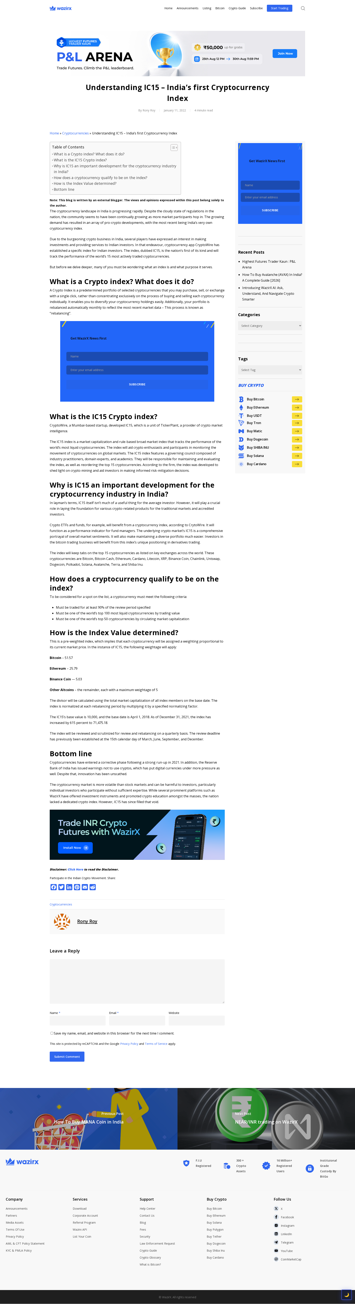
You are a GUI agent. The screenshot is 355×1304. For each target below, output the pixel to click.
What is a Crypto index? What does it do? (89, 153)
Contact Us (147, 1215)
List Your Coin (82, 1236)
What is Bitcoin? (150, 1264)
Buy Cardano (215, 1257)
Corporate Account (85, 1215)
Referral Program (84, 1222)
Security (145, 1236)
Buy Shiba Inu (216, 1250)
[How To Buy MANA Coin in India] (89, 1119)
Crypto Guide (148, 1250)
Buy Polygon (215, 1229)
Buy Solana (214, 1222)
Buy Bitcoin (214, 1208)
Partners (11, 1215)
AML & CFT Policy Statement (25, 1243)
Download (79, 1208)
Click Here (75, 869)
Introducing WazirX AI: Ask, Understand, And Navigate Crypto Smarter (268, 294)
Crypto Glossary (150, 1257)
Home (54, 133)
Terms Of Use (15, 1229)
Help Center (147, 1208)
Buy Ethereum (216, 1215)
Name (55, 1013)
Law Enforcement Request (157, 1243)
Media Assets (15, 1222)
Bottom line (64, 189)
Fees (143, 1229)
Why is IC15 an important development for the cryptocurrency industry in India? (115, 168)
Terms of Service (156, 1044)
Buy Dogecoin (216, 1243)
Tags (243, 359)
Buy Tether (214, 1236)
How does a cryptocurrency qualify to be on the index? (100, 177)
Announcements (17, 1208)
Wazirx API (80, 1229)
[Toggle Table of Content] (172, 147)
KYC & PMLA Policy (19, 1250)
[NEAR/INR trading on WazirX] (266, 1119)
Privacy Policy (129, 1044)
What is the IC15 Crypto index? (80, 159)
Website (174, 1013)
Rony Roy (149, 110)
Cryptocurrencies (75, 133)
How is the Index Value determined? (85, 183)
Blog (143, 1222)
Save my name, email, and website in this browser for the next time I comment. (114, 1033)
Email (114, 1013)
